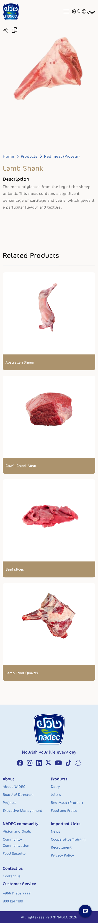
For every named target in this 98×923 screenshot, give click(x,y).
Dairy (55, 786)
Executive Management (22, 810)
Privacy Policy (62, 855)
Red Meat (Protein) (67, 802)
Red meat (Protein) (62, 156)
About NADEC (14, 786)
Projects (9, 802)
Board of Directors (18, 794)
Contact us (12, 876)
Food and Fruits (64, 810)
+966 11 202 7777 (17, 893)
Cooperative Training (68, 839)
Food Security (14, 853)
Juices (56, 794)
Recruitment (61, 847)
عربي (91, 12)
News (55, 831)
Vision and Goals (17, 831)
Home (8, 156)
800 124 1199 (13, 901)
